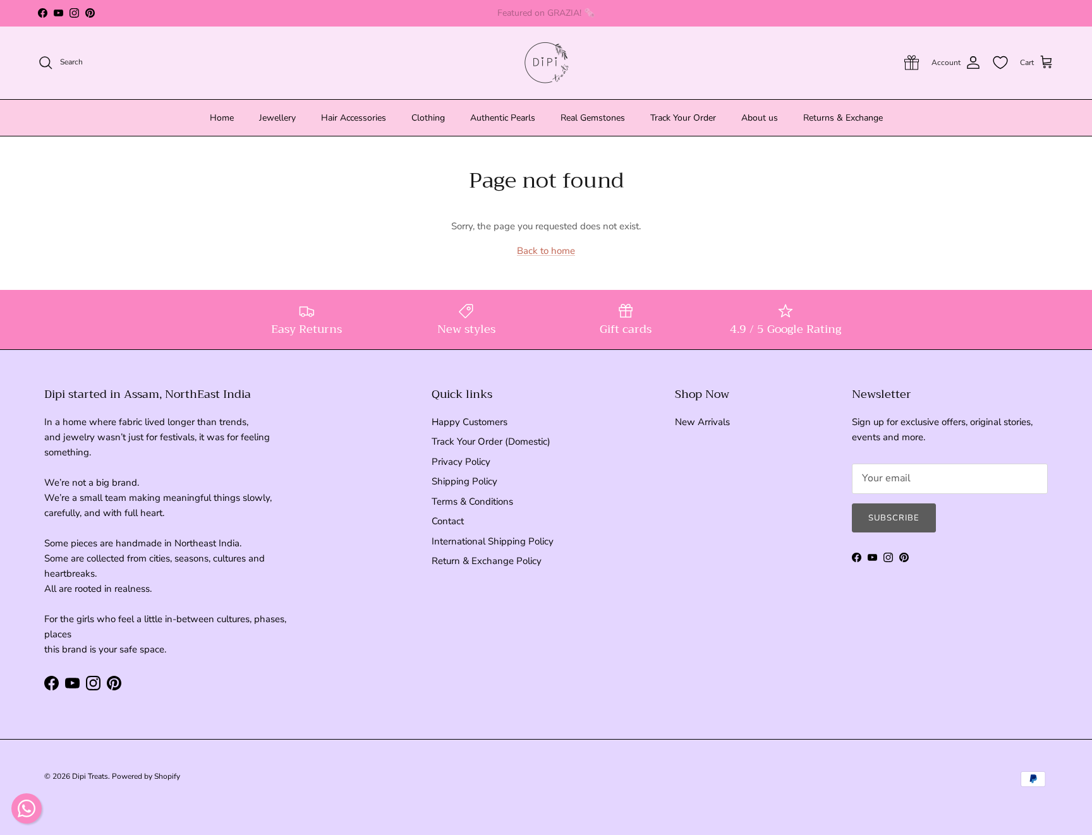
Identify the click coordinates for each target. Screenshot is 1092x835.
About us (759, 118)
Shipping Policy (464, 481)
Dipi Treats (90, 776)
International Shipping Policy (493, 541)
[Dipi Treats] (546, 63)
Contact (448, 521)
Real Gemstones (593, 118)
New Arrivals (702, 422)
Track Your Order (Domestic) (491, 441)
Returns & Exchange (843, 118)
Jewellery (277, 118)
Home (222, 118)
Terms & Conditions (472, 501)
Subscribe (893, 518)
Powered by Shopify (146, 776)
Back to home (546, 250)
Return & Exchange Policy (487, 561)
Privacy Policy (461, 461)
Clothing (428, 118)
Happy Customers (469, 422)
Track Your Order (683, 118)
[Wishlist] (1000, 62)
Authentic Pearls (502, 118)
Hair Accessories (353, 118)
